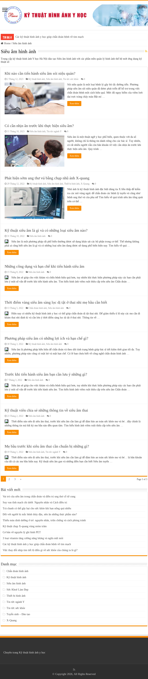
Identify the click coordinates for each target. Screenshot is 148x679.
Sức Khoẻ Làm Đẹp (17, 589)
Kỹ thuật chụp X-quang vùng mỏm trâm (25, 526)
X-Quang (85, 183)
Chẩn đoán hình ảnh (38, 308)
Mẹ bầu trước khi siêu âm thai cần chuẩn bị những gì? (47, 446)
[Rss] (74, 669)
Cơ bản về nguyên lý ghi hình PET (22, 532)
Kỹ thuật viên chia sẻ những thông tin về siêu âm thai (46, 410)
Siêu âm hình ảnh (54, 79)
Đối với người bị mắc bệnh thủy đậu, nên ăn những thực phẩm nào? (40, 514)
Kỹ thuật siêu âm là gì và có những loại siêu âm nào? (46, 230)
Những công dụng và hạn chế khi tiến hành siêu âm (44, 266)
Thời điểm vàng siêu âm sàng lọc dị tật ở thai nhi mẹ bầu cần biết (56, 302)
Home (7, 43)
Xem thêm (74, 103)
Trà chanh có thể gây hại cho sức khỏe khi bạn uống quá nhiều (37, 508)
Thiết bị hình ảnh (72, 183)
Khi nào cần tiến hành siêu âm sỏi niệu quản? (40, 73)
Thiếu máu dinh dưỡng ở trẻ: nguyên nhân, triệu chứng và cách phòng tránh (44, 520)
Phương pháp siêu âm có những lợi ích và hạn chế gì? (46, 338)
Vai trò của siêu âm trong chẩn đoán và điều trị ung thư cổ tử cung (39, 496)
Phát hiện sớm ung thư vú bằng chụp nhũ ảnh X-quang (47, 178)
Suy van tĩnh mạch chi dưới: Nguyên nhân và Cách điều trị (35, 502)
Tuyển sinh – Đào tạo (18, 614)
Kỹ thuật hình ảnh (37, 79)
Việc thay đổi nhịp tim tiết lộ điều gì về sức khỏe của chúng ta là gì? (40, 550)
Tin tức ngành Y (54, 131)
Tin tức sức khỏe (70, 79)
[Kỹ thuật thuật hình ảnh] (74, 14)
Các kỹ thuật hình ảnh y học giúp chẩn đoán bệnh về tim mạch (49, 36)
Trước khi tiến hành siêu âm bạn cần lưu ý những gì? (46, 374)
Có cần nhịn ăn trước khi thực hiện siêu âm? (39, 126)
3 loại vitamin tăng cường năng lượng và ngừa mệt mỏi (33, 538)
